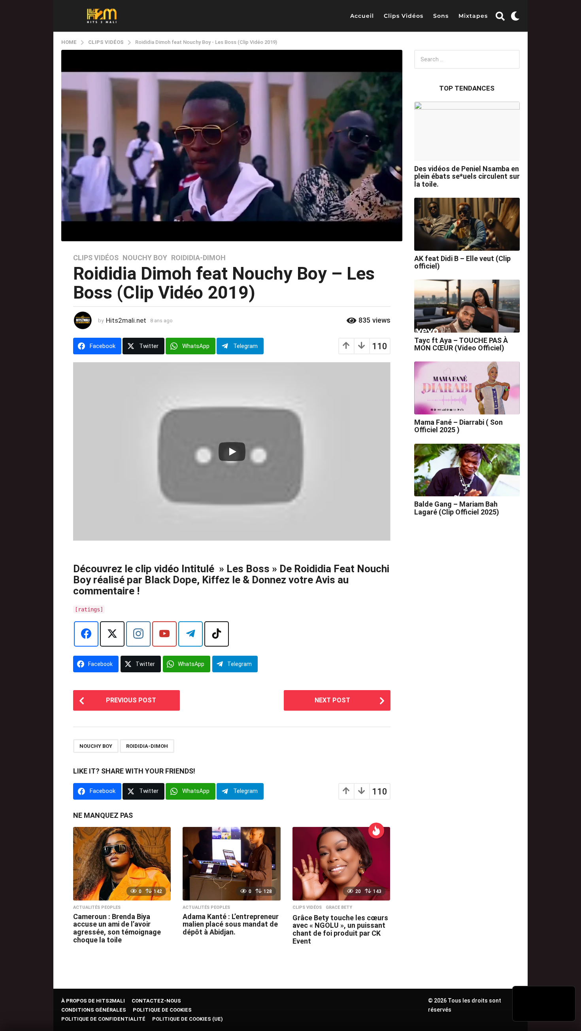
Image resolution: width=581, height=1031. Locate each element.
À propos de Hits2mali (93, 1001)
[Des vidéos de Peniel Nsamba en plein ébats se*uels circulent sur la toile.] (467, 131)
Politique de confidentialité (103, 1019)
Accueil (362, 15)
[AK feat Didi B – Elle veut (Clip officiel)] (467, 224)
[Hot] (376, 830)
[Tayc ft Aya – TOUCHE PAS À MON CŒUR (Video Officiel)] (467, 306)
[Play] (232, 451)
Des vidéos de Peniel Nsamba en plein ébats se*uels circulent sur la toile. (467, 176)
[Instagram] (138, 634)
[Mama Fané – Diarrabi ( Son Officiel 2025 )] (467, 387)
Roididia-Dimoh (198, 258)
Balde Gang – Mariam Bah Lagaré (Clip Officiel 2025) (456, 508)
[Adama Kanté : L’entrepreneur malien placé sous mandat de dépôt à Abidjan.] (231, 863)
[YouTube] (164, 634)
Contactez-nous (156, 1001)
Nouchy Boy (145, 258)
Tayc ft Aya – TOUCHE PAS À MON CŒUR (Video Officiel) (461, 344)
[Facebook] (86, 634)
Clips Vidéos (403, 15)
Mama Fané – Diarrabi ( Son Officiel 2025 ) (458, 426)
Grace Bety (339, 907)
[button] (500, 16)
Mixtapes (473, 15)
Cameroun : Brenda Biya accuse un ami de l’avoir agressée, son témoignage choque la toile (117, 928)
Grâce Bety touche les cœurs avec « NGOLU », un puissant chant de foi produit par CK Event (340, 929)
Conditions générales (93, 1010)
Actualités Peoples (97, 907)
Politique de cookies (162, 1010)
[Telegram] (190, 634)
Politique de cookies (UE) (187, 1019)
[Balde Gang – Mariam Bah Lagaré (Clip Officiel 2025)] (467, 470)
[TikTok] (216, 634)
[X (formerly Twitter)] (112, 634)
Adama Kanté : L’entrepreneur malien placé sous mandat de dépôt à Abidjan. (231, 924)
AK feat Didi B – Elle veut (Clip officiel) (462, 262)
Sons (441, 15)
